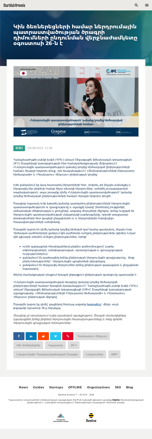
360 (118, 387)
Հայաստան (55, 345)
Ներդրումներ (94, 354)
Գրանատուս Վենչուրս (92, 336)
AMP (114, 354)
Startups (56, 387)
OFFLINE (75, 387)
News (19, 148)
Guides (38, 387)
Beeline (116, 400)
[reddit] (43, 336)
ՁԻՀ (74, 345)
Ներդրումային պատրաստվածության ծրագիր (47, 354)
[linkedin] (31, 336)
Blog (129, 387)
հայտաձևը (94, 304)
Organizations (98, 387)
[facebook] (18, 336)
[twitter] (55, 336)
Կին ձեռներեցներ (28, 345)
